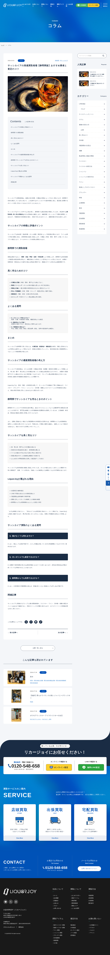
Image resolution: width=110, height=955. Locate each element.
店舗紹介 (56, 900)
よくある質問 (69, 5)
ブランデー (82, 192)
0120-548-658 (25, 765)
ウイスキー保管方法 (85, 166)
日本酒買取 (56, 938)
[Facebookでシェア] (31, 622)
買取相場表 (75, 903)
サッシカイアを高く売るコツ (20, 165)
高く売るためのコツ (17, 138)
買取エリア (75, 905)
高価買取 (82, 229)
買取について (44, 5)
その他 (55, 943)
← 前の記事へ (13, 632)
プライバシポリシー (9, 927)
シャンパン (82, 171)
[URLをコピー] (40, 622)
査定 (80, 208)
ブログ (83, 109)
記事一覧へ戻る (38, 648)
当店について (35, 5)
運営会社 (21, 927)
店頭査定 (73, 935)
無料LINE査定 (93, 767)
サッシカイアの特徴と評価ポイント (22, 127)
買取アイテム (60, 5)
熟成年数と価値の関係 (86, 156)
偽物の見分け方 (84, 124)
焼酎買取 (56, 940)
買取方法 (52, 5)
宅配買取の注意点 (85, 145)
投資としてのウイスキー (87, 187)
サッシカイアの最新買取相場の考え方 (22, 154)
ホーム (55, 895)
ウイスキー (82, 161)
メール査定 (73, 932)
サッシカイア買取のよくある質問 (21, 176)
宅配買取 (82, 213)
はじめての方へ (26, 5)
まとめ (13, 149)
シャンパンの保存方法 (86, 177)
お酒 (82, 130)
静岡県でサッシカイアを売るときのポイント (24, 160)
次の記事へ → (63, 632)
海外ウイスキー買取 (59, 925)
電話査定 (73, 925)
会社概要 (56, 898)
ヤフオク (92, 927)
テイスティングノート (86, 114)
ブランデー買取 (57, 935)
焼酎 (80, 150)
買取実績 (74, 900)
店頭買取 (82, 218)
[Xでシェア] (26, 622)
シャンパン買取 (57, 932)
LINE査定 (83, 5)
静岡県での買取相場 (17, 132)
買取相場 (82, 223)
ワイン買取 (56, 930)
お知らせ (56, 903)
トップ (2, 45)
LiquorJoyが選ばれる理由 (19, 171)
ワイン (81, 182)
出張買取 (91, 900)
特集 (80, 197)
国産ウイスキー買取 (59, 927)
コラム (81, 119)
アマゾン (92, 932)
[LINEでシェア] (35, 622)
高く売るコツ (83, 135)
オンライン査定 (93, 5)
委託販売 (91, 903)
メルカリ (92, 930)
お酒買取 (82, 203)
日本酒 (81, 140)
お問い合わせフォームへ (89, 868)
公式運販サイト (94, 925)
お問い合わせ (57, 908)
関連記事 (14, 182)
